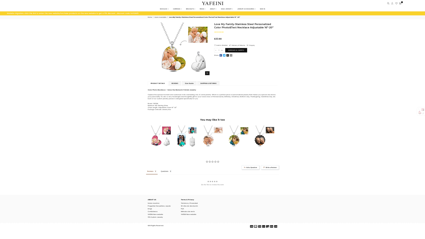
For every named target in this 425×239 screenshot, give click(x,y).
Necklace (164, 9)
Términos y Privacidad (189, 203)
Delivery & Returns (238, 45)
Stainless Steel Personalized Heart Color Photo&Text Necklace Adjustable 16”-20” (160, 132)
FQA (182, 209)
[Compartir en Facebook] (221, 55)
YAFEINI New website (155, 214)
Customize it (163, 146)
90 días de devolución (189, 206)
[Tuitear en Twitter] (224, 55)
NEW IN (262, 9)
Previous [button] (145, 138)
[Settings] (392, 3)
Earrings (177, 9)
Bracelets (190, 9)
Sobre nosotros (153, 203)
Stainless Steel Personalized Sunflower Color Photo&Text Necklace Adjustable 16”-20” (212, 132)
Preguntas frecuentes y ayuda (159, 206)
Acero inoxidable (160, 17)
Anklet (213, 9)
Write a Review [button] (271, 167)
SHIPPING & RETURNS (208, 83)
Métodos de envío (188, 211)
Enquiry (252, 45)
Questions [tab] (164, 171)
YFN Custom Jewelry (155, 217)
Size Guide (189, 83)
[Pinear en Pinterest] (227, 55)
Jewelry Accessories (246, 9)
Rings (202, 9)
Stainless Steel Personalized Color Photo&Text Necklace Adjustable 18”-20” (187, 132)
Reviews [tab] (150, 171)
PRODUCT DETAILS (158, 83)
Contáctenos (152, 211)
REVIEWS (175, 83)
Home (150, 17)
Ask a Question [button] (251, 167)
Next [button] (280, 138)
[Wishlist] (396, 3)
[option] (109, 13)
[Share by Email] (231, 55)
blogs (150, 209)
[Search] (388, 3)
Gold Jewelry (226, 9)
